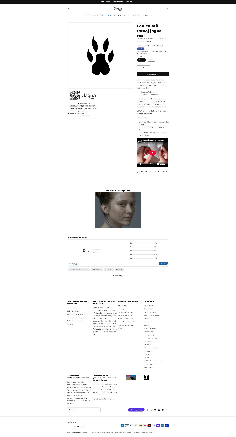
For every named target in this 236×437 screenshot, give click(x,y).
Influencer (147, 345)
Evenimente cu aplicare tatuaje (78, 314)
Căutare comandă (150, 312)
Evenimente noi (149, 351)
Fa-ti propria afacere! (151, 348)
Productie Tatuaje (150, 328)
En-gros (146, 354)
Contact (70, 324)
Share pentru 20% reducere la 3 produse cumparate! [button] (153, 173)
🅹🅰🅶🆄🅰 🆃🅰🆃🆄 (77, 432)
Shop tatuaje (148, 305)
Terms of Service (150, 364)
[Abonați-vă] (98, 410)
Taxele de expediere (150, 51)
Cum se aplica (149, 309)
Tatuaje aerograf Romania (76, 317)
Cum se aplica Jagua (125, 312)
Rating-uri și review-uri (151, 315)
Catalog (121, 309)
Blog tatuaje (148, 341)
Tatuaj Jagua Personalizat (127, 322)
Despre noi (147, 322)
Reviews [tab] (74, 264)
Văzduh (146, 357)
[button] (69, 9)
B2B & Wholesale (73, 311)
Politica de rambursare (89, 432)
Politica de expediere (133, 432)
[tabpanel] (118, 282)
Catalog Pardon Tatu (125, 325)
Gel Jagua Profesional (125, 318)
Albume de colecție (125, 315)
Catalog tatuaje (149, 335)
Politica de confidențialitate (105, 432)
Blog (120, 328)
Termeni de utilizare (119, 432)
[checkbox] (119, 269)
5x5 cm (151, 60)
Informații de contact (146, 432)
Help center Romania (74, 321)
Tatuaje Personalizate (74, 308)
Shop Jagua (122, 305)
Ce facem (147, 325)
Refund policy (148, 367)
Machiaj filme (148, 332)
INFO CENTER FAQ (150, 338)
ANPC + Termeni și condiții (153, 361)
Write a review (163, 263)
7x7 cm (141, 60)
